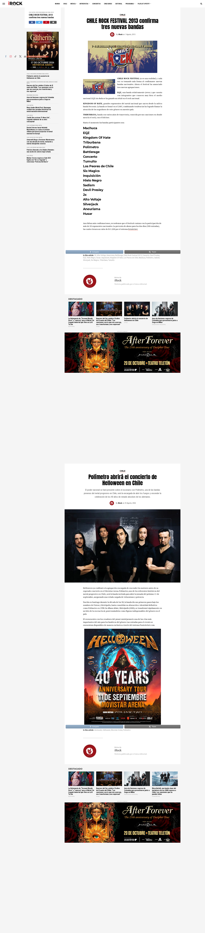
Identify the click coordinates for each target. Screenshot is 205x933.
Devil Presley (155, 255)
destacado (98, 701)
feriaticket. (133, 229)
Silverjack (86, 260)
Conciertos (96, 4)
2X (95, 255)
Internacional (41, 74)
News (37, 12)
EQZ (84, 258)
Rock (52, 12)
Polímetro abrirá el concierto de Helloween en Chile (38, 77)
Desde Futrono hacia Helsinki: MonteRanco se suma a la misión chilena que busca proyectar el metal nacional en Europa (39, 131)
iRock (120, 34)
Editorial (118, 4)
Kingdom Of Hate (116, 258)
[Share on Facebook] (32, 22)
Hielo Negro (91, 258)
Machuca (142, 258)
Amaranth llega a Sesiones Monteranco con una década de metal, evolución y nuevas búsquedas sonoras (40, 142)
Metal (34, 12)
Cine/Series (108, 4)
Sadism (157, 258)
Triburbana (104, 260)
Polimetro (149, 258)
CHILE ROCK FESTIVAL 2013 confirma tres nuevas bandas (41, 16)
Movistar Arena (116, 701)
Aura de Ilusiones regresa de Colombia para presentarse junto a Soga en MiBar (40, 99)
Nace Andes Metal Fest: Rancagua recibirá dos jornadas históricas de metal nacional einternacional (39, 110)
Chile (65, 4)
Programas (130, 4)
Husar (98, 258)
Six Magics (95, 260)
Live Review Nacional (43, 82)
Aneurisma (110, 255)
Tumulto (111, 260)
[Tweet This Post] (39, 22)
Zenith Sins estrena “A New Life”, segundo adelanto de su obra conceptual (38, 120)
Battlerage (119, 255)
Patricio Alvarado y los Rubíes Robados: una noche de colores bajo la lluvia (40, 151)
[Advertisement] (122, 402)
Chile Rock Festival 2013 (133, 255)
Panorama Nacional (45, 12)
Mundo (57, 4)
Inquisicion (105, 258)
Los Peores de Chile (131, 258)
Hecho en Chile (34, 137)
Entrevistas (84, 4)
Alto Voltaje (101, 255)
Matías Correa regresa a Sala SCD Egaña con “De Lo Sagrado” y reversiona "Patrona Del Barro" (39, 160)
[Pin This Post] (46, 22)
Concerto (146, 255)
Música (73, 4)
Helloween (106, 701)
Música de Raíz (53, 82)
